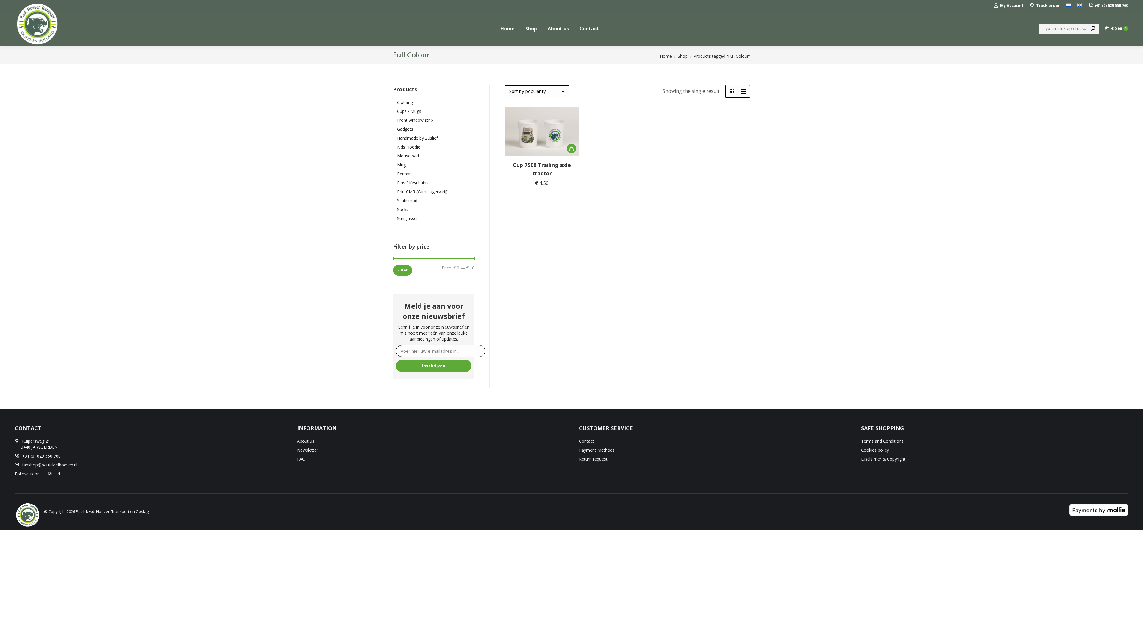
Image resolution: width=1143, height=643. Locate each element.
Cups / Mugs (409, 111)
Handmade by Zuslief (417, 138)
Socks (402, 209)
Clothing (405, 102)
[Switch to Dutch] (1068, 5)
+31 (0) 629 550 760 (1111, 5)
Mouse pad (408, 156)
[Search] (1093, 29)
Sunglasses (408, 218)
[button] (571, 148)
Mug (401, 165)
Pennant (405, 174)
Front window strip (415, 120)
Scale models (410, 200)
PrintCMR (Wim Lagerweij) (422, 191)
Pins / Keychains (412, 182)
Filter (402, 270)
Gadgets (405, 129)
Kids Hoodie (408, 147)
